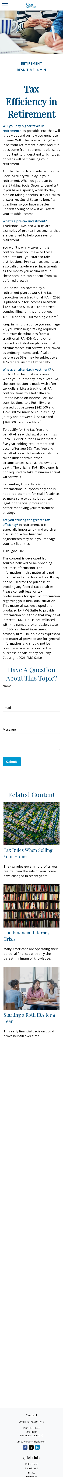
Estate (31, 1472)
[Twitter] (31, 1447)
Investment (31, 1468)
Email (7, 708)
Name (7, 686)
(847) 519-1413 (35, 1421)
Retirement (31, 1464)
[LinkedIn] (37, 1447)
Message (9, 729)
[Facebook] (25, 1447)
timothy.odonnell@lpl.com (31, 1441)
